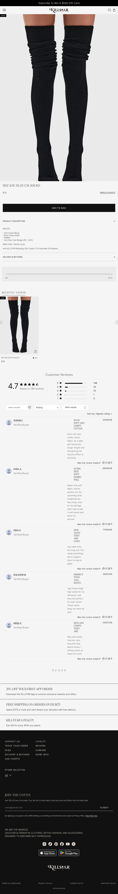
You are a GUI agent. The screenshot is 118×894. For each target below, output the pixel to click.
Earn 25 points (107, 192)
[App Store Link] (48, 853)
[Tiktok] (50, 844)
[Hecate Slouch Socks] (19, 325)
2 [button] (56, 670)
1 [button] (52, 670)
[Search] (109, 9)
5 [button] (65, 670)
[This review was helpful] (103, 462)
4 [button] (62, 670)
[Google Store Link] (69, 853)
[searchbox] (16, 407)
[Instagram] (44, 844)
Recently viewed (14, 292)
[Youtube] (68, 844)
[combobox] (99, 413)
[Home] (59, 10)
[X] (73, 844)
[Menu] (4, 10)
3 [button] (59, 670)
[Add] (35, 351)
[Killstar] (59, 867)
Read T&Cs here (91, 816)
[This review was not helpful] (109, 462)
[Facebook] (62, 844)
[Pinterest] (56, 844)
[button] (77, 383)
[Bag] (114, 10)
